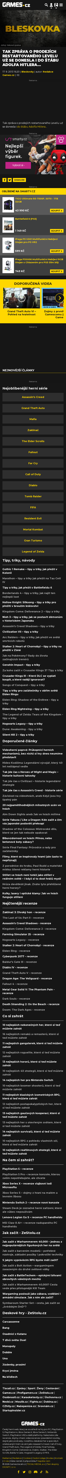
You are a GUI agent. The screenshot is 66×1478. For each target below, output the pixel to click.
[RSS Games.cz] (47, 1472)
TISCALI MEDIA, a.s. (36, 1464)
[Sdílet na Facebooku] (4, 180)
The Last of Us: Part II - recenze (23, 917)
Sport (31, 1388)
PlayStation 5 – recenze (17, 1168)
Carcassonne (10, 1321)
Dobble (7, 1352)
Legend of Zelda (33, 551)
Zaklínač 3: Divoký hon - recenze (24, 912)
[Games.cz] (16, 5)
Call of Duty (33, 474)
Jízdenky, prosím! (14, 1364)
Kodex (50, 1458)
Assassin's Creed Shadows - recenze (26, 923)
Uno (5, 1358)
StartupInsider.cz (13, 1410)
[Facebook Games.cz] (18, 1472)
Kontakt (59, 1458)
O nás (6, 1461)
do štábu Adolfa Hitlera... (32, 126)
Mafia (33, 419)
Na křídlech (9, 1376)
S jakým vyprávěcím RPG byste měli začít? (30, 1260)
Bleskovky (27, 71)
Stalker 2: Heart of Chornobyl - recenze (28, 945)
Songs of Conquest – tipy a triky (23, 685)
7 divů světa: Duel (14, 1340)
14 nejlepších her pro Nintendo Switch (27, 1080)
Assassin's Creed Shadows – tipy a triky (28, 626)
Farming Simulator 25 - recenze (23, 934)
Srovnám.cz (45, 1406)
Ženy (40, 1388)
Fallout (33, 452)
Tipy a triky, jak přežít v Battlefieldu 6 (27, 587)
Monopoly (9, 1346)
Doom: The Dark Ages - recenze (23, 1009)
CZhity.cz (8, 1406)
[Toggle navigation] (61, 5)
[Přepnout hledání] (46, 5)
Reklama (6, 1458)
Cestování (52, 1388)
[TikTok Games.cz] (41, 1472)
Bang (5, 1327)
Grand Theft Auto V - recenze (22, 973)
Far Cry (33, 463)
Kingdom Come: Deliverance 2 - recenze (29, 928)
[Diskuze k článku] (18, 75)
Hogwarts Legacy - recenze (20, 939)
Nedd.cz (7, 1401)
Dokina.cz (50, 1401)
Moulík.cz (21, 1401)
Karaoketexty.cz (32, 1397)
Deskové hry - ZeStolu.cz (24, 1313)
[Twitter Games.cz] (24, 1472)
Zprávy (21, 1388)
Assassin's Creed (33, 397)
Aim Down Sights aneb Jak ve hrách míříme (31, 814)
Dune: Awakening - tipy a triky (22, 729)
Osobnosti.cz (11, 1397)
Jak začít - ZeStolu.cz (21, 1233)
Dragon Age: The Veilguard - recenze (27, 978)
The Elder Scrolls (33, 441)
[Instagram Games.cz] (30, 1472)
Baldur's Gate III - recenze (19, 962)
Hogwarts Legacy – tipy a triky (22, 723)
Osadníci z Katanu (14, 1334)
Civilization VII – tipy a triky (20, 631)
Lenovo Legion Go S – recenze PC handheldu (32, 1217)
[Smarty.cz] (33, 154)
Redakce (17, 1458)
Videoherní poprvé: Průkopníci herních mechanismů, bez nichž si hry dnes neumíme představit (32, 754)
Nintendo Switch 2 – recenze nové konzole (30, 1202)
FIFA (33, 507)
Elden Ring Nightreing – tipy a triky (25, 709)
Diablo (33, 485)
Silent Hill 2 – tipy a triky (18, 734)
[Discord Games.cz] (35, 1472)
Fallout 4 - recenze (15, 984)
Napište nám (44, 1461)
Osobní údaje (39, 1458)
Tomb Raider (33, 496)
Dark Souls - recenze (16, 998)
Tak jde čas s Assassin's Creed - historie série (32, 790)
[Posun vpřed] (59, 298)
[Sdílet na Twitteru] (10, 180)
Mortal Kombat (33, 529)
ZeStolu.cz (46, 1392)
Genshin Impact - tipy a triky (21, 664)
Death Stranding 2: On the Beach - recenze (31, 1004)
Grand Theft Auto (33, 408)
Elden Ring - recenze (16, 950)
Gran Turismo (33, 540)
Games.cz (8, 1392)
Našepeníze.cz (26, 1406)
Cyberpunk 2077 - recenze (20, 956)
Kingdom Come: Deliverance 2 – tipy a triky (31, 611)
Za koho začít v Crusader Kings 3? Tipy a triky (32, 670)
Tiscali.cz (8, 1388)
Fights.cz (36, 1401)
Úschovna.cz (53, 1397)
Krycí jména (10, 1370)
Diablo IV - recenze (15, 967)
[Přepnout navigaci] (51, 5)
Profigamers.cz (27, 1392)
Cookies (27, 1458)
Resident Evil (33, 518)
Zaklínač (33, 430)
